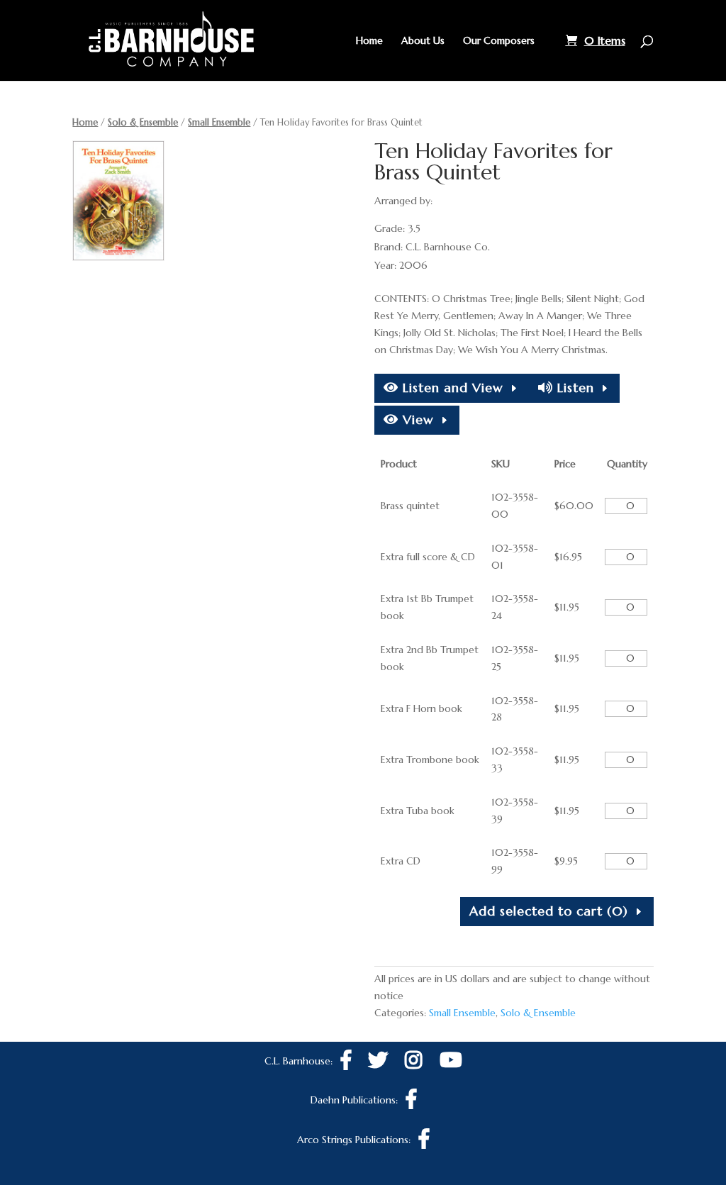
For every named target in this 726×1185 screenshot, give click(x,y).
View (416, 419)
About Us (423, 41)
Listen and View (450, 387)
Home (369, 41)
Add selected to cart (548, 911)
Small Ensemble (219, 122)
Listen (573, 387)
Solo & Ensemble (143, 122)
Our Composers (499, 41)
